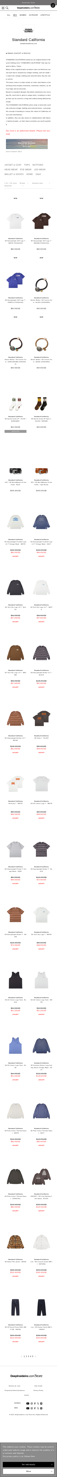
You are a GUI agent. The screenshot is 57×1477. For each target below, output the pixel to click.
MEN (15, 15)
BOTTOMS (38, 165)
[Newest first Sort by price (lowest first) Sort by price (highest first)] (14, 186)
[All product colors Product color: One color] (41, 183)
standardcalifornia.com (28, 43)
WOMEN (23, 15)
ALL (8, 15)
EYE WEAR (26, 170)
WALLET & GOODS (14, 174)
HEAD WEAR (11, 170)
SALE (38, 174)
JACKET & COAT (13, 165)
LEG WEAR (39, 170)
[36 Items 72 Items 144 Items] (24, 183)
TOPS (27, 165)
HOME (29, 174)
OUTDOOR (33, 15)
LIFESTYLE (45, 15)
